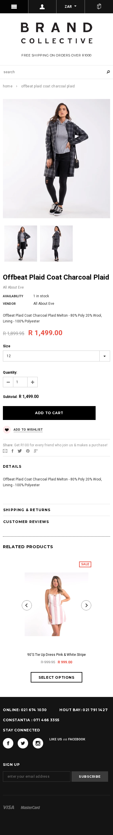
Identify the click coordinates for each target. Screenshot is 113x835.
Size (6, 346)
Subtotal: (10, 397)
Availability (13, 296)
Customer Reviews (26, 522)
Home (7, 86)
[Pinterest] (28, 451)
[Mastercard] (30, 807)
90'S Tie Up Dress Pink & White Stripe (56, 655)
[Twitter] (20, 451)
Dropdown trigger (42, 6)
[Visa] (8, 807)
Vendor (9, 304)
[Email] (5, 451)
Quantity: (10, 372)
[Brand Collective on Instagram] (38, 743)
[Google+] (36, 451)
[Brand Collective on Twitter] (23, 743)
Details (12, 466)
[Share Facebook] (12, 451)
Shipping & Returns (27, 510)
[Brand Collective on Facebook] (8, 743)
